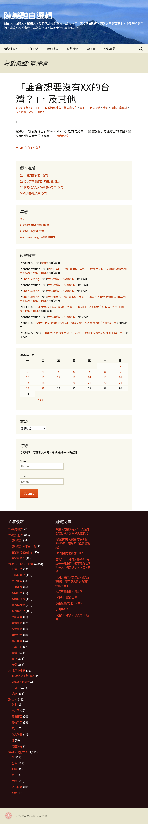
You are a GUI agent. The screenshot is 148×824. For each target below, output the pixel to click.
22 (105, 383)
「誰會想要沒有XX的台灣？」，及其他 (63, 92)
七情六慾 (17, 569)
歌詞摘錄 (52, 49)
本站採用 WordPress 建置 (31, 816)
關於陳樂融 (11, 49)
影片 (14, 775)
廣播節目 (17, 716)
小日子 (16, 687)
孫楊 (114, 108)
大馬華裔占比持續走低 (60, 279)
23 (120, 383)
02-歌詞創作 (15, 535)
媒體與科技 (18, 599)
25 (43, 388)
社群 (14, 793)
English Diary (20, 681)
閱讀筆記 (17, 647)
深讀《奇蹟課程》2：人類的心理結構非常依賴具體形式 (72, 531)
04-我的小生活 (16, 670)
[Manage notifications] (8, 815)
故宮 (32, 112)
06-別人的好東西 (18, 752)
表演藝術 (17, 623)
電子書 (91, 49)
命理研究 (17, 581)
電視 (14, 659)
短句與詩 (17, 787)
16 (120, 377)
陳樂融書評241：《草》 (69, 603)
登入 (22, 219)
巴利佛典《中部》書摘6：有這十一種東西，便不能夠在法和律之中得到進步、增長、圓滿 (73, 565)
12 (58, 377)
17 (27, 383)
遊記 (14, 693)
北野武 (96, 108)
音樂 (14, 665)
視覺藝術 (17, 629)
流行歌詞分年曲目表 (24, 546)
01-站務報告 (15, 529)
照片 (14, 728)
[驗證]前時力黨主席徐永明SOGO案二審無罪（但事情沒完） (73, 543)
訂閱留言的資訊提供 (32, 231)
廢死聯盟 (21, 112)
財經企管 (17, 635)
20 (74, 383)
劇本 (14, 704)
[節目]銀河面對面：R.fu (70, 553)
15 (105, 377)
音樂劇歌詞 (18, 558)
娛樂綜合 (17, 593)
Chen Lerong (30, 279)
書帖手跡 (17, 722)
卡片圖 (16, 710)
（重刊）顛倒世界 (66, 597)
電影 (82, 108)
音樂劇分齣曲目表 (22, 552)
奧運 (105, 108)
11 (43, 377)
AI (13, 757)
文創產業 (17, 617)
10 (27, 377)
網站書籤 (110, 49)
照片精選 (72, 49)
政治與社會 (54, 108)
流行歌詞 (17, 540)
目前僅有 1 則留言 (30, 147)
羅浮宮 (41, 112)
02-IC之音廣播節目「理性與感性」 (40, 181)
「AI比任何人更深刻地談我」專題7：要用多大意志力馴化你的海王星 (76, 323)
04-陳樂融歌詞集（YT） (34, 193)
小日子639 (62, 609)
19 (58, 383)
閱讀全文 (65, 135)
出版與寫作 (18, 575)
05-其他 (12, 699)
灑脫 (44, 263)
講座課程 (17, 746)
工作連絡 (32, 49)
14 (89, 377)
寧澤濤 (123, 108)
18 (43, 383)
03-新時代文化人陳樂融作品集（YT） (42, 187)
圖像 (14, 763)
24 (27, 388)
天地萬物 (17, 587)
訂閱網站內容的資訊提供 (34, 225)
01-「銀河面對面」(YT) (34, 175)
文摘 (14, 781)
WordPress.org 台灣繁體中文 (38, 237)
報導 (14, 769)
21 (89, 383)
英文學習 (17, 734)
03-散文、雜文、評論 (21, 564)
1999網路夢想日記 (23, 675)
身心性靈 (17, 641)
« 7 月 (41, 399)
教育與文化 (70, 108)
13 (74, 377)
